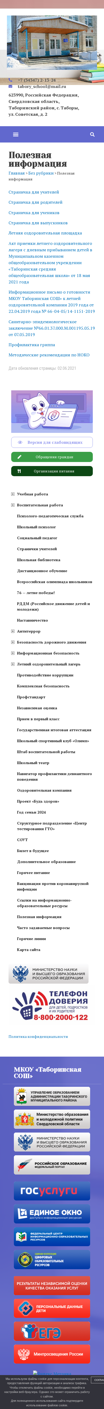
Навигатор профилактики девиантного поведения (54, 776)
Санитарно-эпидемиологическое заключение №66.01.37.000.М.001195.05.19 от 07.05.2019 (52, 328)
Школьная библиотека (38, 559)
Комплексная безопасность (43, 685)
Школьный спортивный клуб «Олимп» (53, 740)
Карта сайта (28, 949)
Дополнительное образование (46, 861)
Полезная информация (39, 916)
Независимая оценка (37, 707)
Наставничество (32, 620)
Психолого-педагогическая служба (50, 515)
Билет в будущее (33, 850)
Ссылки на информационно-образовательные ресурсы (44, 903)
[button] (15, 134)
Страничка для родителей (35, 202)
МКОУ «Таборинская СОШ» (47, 1073)
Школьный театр (33, 762)
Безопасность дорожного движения (51, 642)
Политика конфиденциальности (38, 1036)
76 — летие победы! (36, 592)
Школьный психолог (36, 526)
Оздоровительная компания (44, 790)
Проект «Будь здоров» (38, 801)
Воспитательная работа (40, 504)
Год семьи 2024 (31, 812)
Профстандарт (31, 696)
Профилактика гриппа (32, 345)
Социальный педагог (37, 537)
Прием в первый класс (38, 718)
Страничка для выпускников (38, 223)
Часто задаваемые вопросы (43, 927)
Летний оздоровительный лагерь (49, 664)
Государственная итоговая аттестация (54, 729)
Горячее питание (33, 872)
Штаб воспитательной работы (46, 751)
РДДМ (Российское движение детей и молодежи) (53, 606)
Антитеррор (29, 631)
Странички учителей (37, 548)
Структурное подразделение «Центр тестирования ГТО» (52, 826)
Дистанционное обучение (42, 570)
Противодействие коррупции (45, 674)
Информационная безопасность (48, 653)
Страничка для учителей (34, 192)
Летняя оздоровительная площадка (45, 233)
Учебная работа (32, 493)
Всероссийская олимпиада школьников (54, 581)
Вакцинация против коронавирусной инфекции (53, 886)
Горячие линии (31, 938)
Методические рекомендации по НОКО (49, 355)
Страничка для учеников (34, 212)
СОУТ (22, 839)
